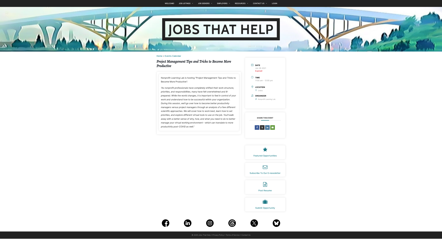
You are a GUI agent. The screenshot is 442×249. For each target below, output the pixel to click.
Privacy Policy (218, 235)
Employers (222, 3)
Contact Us (258, 3)
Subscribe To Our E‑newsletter (265, 173)
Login (274, 3)
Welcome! (169, 3)
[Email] (272, 127)
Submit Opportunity (265, 208)
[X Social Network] (262, 127)
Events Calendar (173, 56)
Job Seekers (204, 3)
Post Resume (265, 190)
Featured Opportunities (265, 155)
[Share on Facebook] (257, 127)
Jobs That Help (220, 29)
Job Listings (184, 3)
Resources (240, 3)
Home (159, 56)
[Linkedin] (267, 127)
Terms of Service (233, 235)
